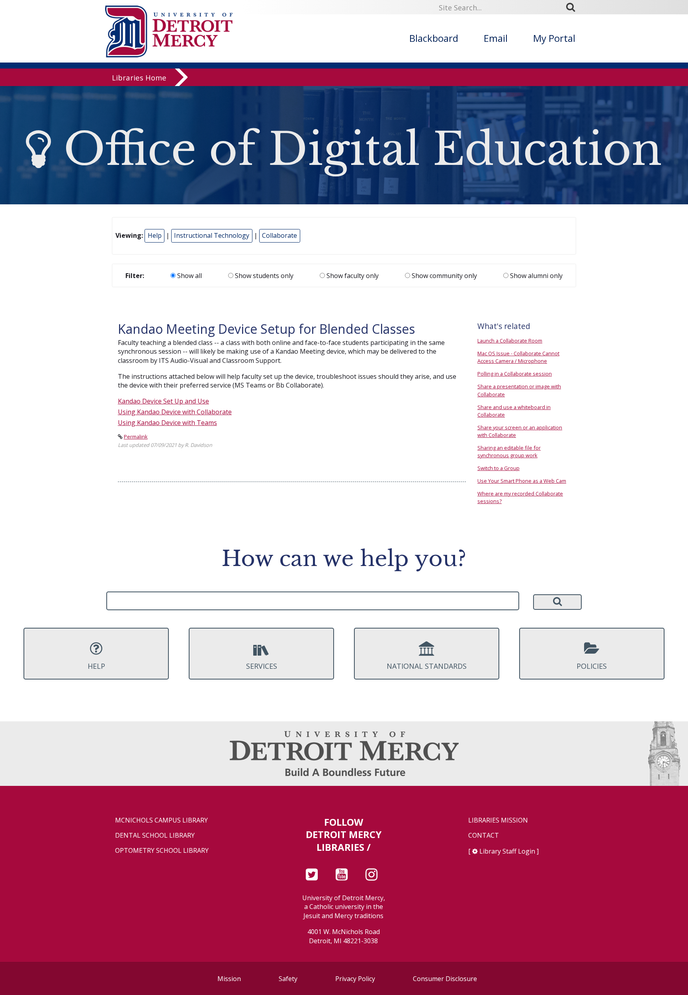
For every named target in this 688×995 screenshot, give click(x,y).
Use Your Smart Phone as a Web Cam (521, 480)
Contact (483, 835)
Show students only (263, 275)
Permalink (136, 436)
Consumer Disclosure (445, 978)
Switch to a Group (498, 468)
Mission (229, 978)
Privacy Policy (355, 978)
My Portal (554, 38)
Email (496, 38)
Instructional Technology (211, 235)
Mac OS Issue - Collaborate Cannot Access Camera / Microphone (518, 357)
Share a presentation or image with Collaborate (519, 390)
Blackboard (433, 38)
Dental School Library (155, 835)
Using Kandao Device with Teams (167, 422)
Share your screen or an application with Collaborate (519, 431)
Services (261, 666)
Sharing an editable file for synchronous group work (509, 451)
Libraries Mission (498, 820)
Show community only (443, 275)
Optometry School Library (162, 850)
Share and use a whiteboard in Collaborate (514, 410)
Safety (288, 978)
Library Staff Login (507, 851)
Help (155, 235)
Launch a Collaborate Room (509, 340)
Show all (189, 275)
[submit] (573, 7)
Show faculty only (352, 275)
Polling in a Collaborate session (514, 373)
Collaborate (279, 235)
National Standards (427, 666)
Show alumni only (535, 275)
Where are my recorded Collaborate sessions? (520, 497)
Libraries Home (139, 77)
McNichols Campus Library (161, 820)
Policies (592, 666)
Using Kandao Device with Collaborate (175, 411)
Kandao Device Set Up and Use (163, 401)
